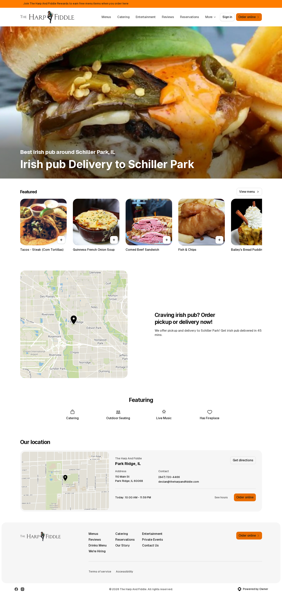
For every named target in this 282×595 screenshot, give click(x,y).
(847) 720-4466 (169, 477)
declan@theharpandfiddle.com (178, 482)
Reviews (168, 17)
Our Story (122, 545)
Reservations (189, 17)
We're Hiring (97, 551)
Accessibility (124, 571)
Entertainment (145, 17)
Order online (245, 497)
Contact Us (150, 545)
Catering (123, 17)
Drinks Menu (98, 545)
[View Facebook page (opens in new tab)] (16, 589)
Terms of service (100, 571)
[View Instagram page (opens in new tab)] (22, 589)
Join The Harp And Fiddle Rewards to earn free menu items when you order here (75, 3)
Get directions (243, 460)
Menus (106, 17)
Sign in (227, 17)
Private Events (152, 540)
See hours (221, 497)
